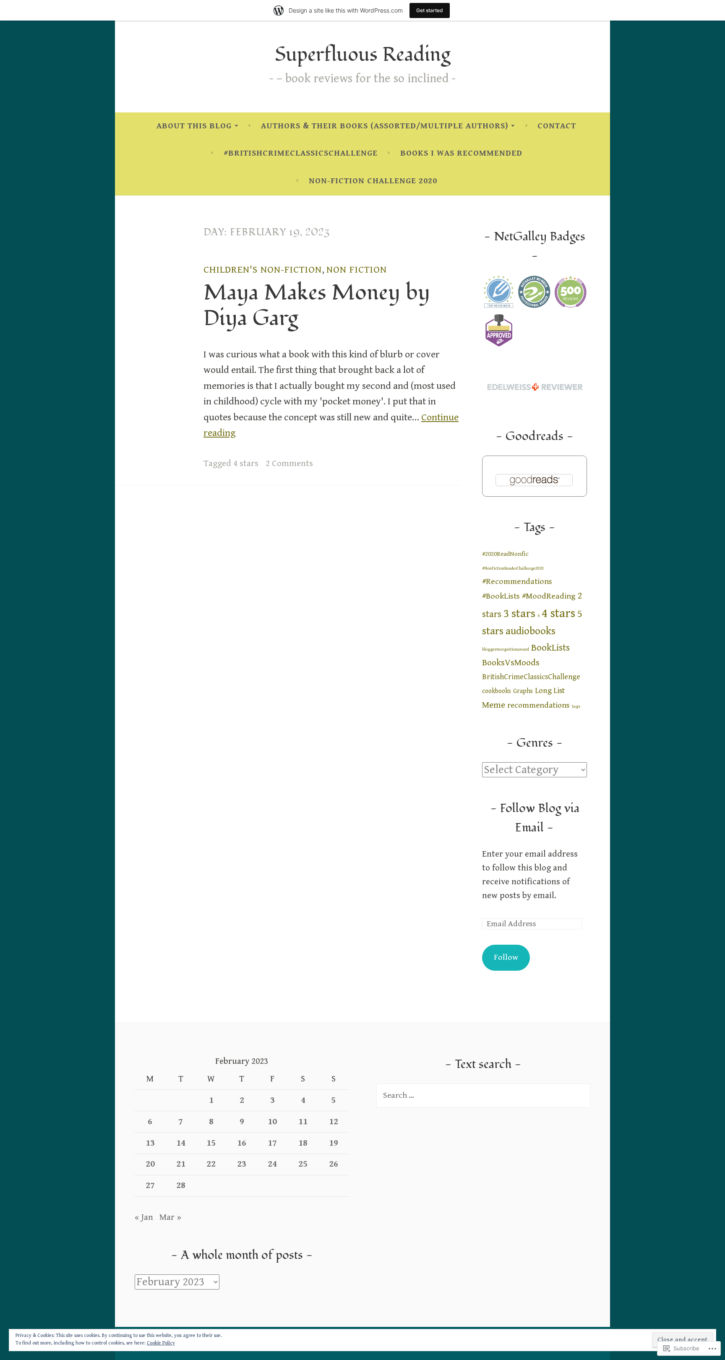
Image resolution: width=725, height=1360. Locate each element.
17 (272, 1143)
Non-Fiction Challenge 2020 (373, 181)
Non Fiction (356, 270)
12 (333, 1122)
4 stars (245, 464)
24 (272, 1164)
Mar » (170, 1217)
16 (241, 1143)
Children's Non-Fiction (262, 270)
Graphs (523, 691)
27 (150, 1185)
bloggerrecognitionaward (505, 649)
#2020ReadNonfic (505, 554)
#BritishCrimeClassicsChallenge (301, 153)
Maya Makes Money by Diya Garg (316, 305)
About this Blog (194, 126)
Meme (493, 705)
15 (211, 1143)
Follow (506, 957)
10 (272, 1122)
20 (150, 1164)
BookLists (550, 647)
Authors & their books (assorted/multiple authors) (385, 126)
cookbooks (496, 691)
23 (241, 1164)
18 (303, 1143)
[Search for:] (483, 1095)
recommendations (538, 705)
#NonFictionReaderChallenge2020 (513, 568)
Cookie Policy (161, 1343)
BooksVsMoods (511, 662)
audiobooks (530, 631)
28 (180, 1185)
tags (576, 706)
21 (180, 1164)
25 (303, 1164)
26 (333, 1164)
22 (211, 1164)
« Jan (144, 1217)
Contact (556, 126)
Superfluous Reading (362, 54)
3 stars (519, 613)
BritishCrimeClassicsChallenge (531, 676)
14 (180, 1143)
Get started (429, 10)
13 (150, 1143)
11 (303, 1122)
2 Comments (289, 464)
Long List (550, 690)
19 (333, 1143)
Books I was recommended (461, 153)
